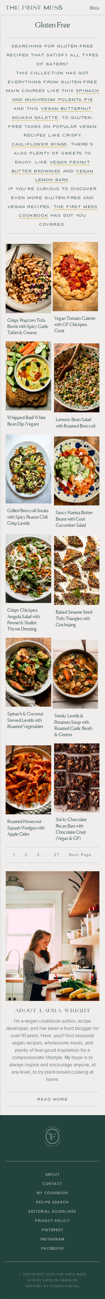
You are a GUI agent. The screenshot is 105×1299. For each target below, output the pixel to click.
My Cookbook (53, 1193)
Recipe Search (52, 1202)
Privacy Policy (52, 1220)
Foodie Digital (65, 1286)
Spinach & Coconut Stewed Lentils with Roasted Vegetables (25, 720)
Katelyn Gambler (60, 1280)
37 (56, 855)
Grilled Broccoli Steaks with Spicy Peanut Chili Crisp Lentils (27, 517)
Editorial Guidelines (52, 1211)
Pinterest (52, 1230)
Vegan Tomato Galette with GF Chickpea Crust (74, 324)
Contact (52, 1183)
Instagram (52, 1239)
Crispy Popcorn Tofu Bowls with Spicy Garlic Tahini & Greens (28, 326)
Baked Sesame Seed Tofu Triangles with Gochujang (74, 618)
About (52, 1174)
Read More (52, 1099)
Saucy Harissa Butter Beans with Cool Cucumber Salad (74, 519)
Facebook (52, 1248)
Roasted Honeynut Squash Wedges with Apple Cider (26, 828)
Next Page (80, 855)
